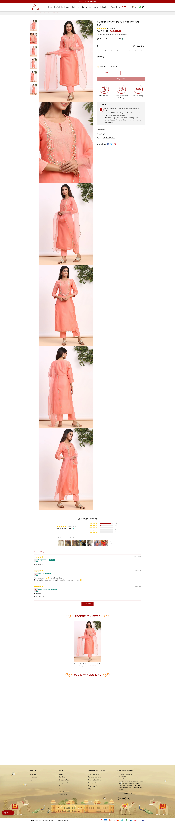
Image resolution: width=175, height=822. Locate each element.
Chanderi (62, 786)
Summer (95, 7)
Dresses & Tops (64, 780)
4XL (142, 50)
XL (123, 50)
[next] (47, 715)
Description (101, 130)
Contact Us (33, 777)
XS (99, 50)
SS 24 (61, 774)
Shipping (108, 34)
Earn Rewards (63, 794)
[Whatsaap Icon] (139, 7)
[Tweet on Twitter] (111, 144)
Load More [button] (87, 604)
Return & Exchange (94, 777)
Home (50, 7)
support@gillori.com (125, 778)
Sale (124, 7)
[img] (38, 557)
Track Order (115, 7)
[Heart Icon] (136, 7)
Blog (31, 780)
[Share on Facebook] (108, 144)
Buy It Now (121, 79)
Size (121, 46)
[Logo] (34, 7)
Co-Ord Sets (86, 7)
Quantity (100, 57)
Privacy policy (93, 783)
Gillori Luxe (62, 792)
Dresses (67, 7)
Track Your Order (94, 774)
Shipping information (105, 134)
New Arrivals (58, 7)
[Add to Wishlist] (133, 73)
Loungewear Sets (64, 783)
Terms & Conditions (94, 780)
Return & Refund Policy (106, 138)
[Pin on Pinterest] (115, 144)
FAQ (89, 789)
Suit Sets (75, 7)
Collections (104, 7)
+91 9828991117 (123, 776)
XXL (130, 50)
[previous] (5, 715)
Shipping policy (93, 786)
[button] (102, 28)
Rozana (61, 789)
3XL (136, 50)
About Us (33, 774)
